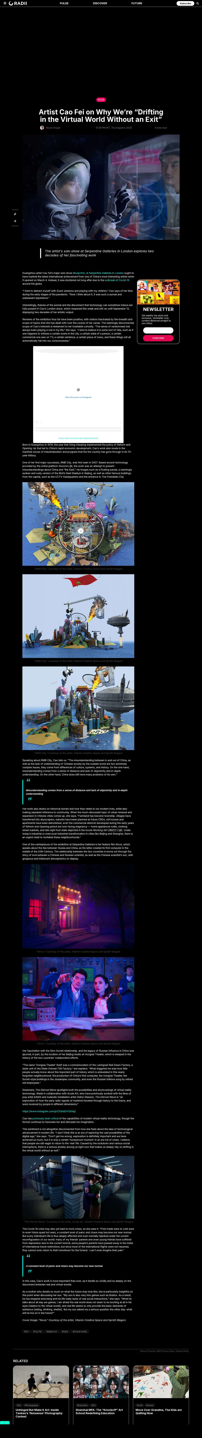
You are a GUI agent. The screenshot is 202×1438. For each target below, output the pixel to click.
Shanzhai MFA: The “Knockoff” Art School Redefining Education (99, 1411)
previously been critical (45, 1118)
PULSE (101, 100)
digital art (52, 1331)
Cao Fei (38, 1331)
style (65, 1331)
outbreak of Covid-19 (117, 280)
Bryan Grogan (53, 127)
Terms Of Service (148, 1351)
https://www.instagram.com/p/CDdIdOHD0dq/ (49, 1111)
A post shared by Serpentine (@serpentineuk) (78, 438)
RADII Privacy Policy (166, 1351)
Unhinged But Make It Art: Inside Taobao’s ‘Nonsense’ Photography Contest (39, 1413)
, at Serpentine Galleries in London (98, 273)
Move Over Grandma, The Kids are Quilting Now (159, 1411)
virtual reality (80, 1331)
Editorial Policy (182, 1351)
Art (27, 1331)
